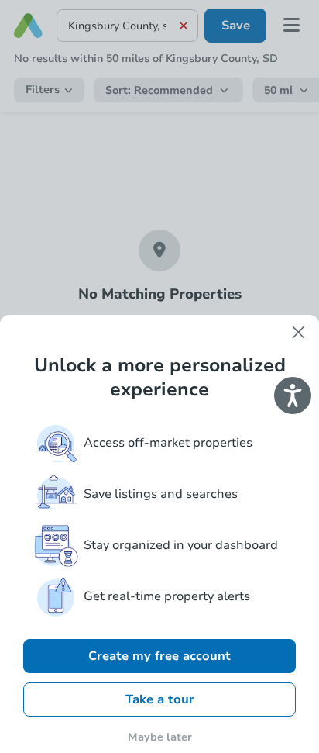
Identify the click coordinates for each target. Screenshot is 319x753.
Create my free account (159, 656)
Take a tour (159, 699)
